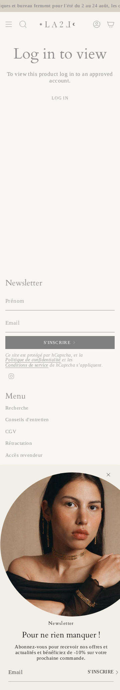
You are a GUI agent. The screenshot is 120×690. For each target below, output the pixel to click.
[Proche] (108, 475)
